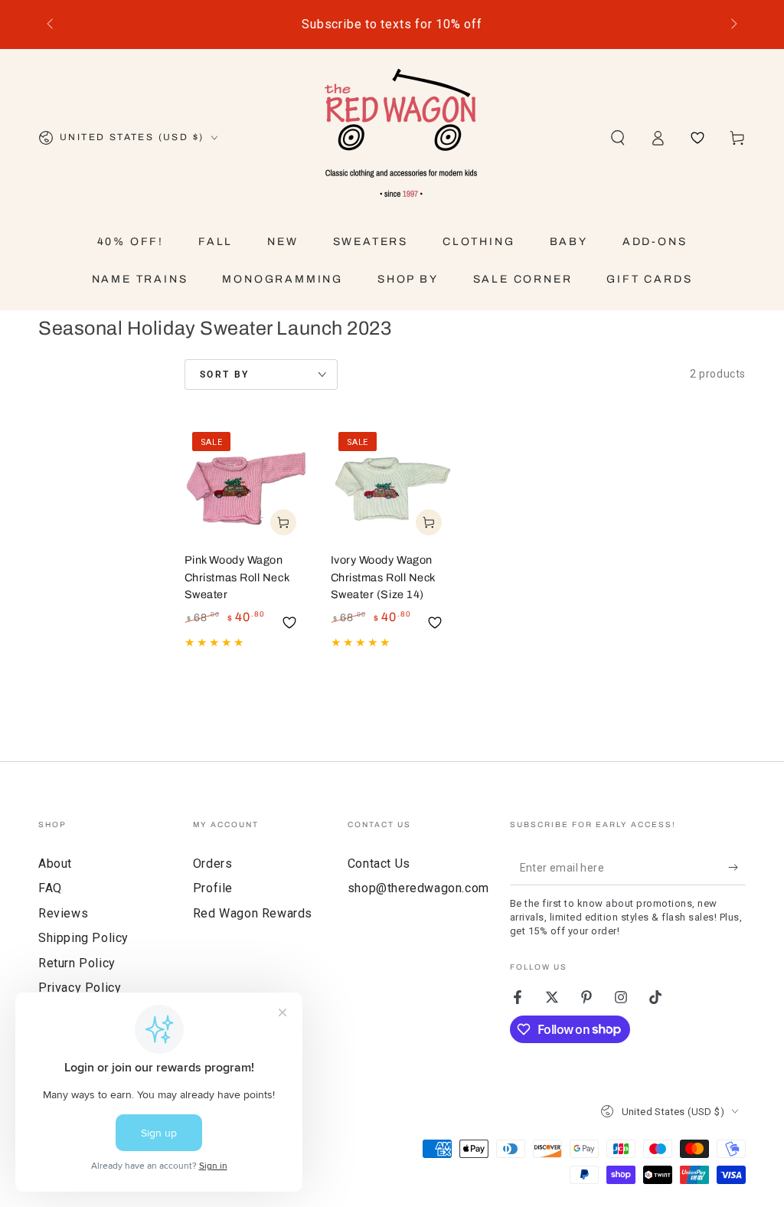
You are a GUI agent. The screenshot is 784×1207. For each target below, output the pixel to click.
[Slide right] (733, 24)
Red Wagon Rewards (252, 913)
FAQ (50, 888)
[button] (618, 138)
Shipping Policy (83, 938)
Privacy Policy (79, 987)
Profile (213, 888)
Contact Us (379, 863)
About (55, 863)
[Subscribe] (737, 868)
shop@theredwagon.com (418, 888)
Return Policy (77, 963)
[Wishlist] (697, 138)
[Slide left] (51, 24)
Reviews (63, 913)
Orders (213, 863)
